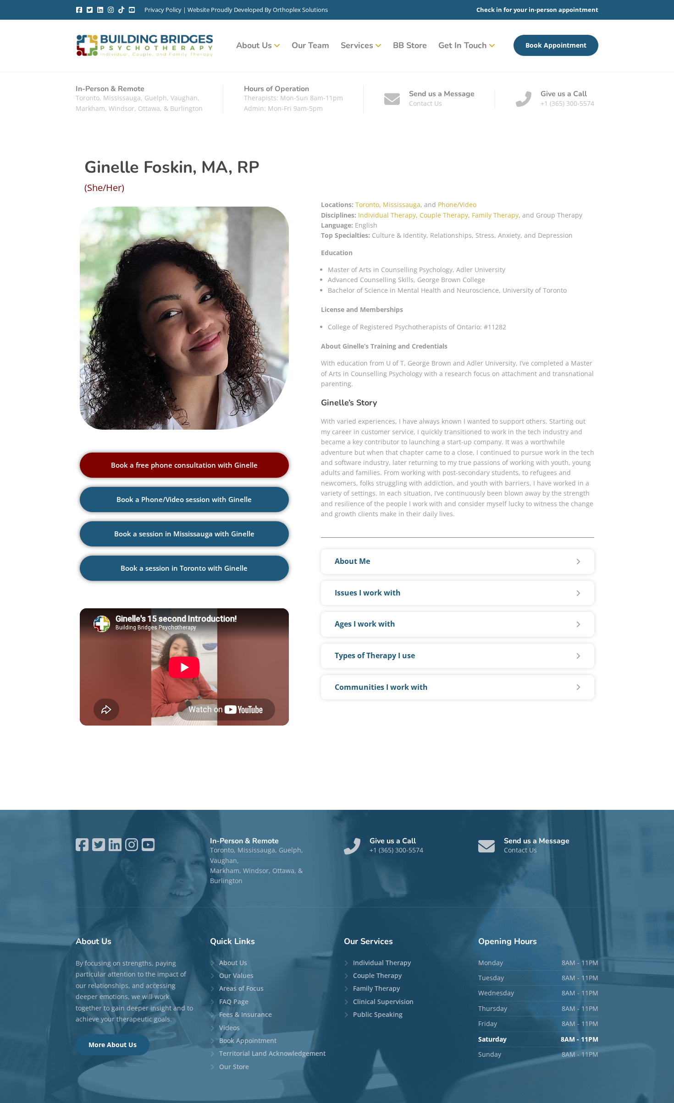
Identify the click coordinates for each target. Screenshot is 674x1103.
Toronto (367, 204)
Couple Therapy (444, 215)
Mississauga (401, 204)
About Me (352, 561)
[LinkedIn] (100, 9)
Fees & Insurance (245, 1014)
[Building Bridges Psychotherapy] (144, 45)
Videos (229, 1027)
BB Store (410, 45)
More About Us (112, 1044)
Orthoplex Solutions (300, 9)
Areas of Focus (241, 988)
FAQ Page (234, 1001)
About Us (254, 45)
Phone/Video (457, 204)
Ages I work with (365, 624)
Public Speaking (378, 1014)
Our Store (234, 1066)
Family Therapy (495, 215)
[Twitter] (90, 9)
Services (357, 45)
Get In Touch (462, 45)
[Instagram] (111, 9)
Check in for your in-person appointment (537, 9)
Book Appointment (555, 45)
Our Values (236, 975)
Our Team (310, 45)
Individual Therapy (387, 215)
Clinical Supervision (383, 1001)
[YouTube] (132, 9)
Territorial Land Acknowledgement (272, 1053)
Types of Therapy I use (375, 655)
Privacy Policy (163, 9)
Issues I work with (368, 593)
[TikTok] (121, 9)
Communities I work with (381, 687)
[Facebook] (79, 9)
